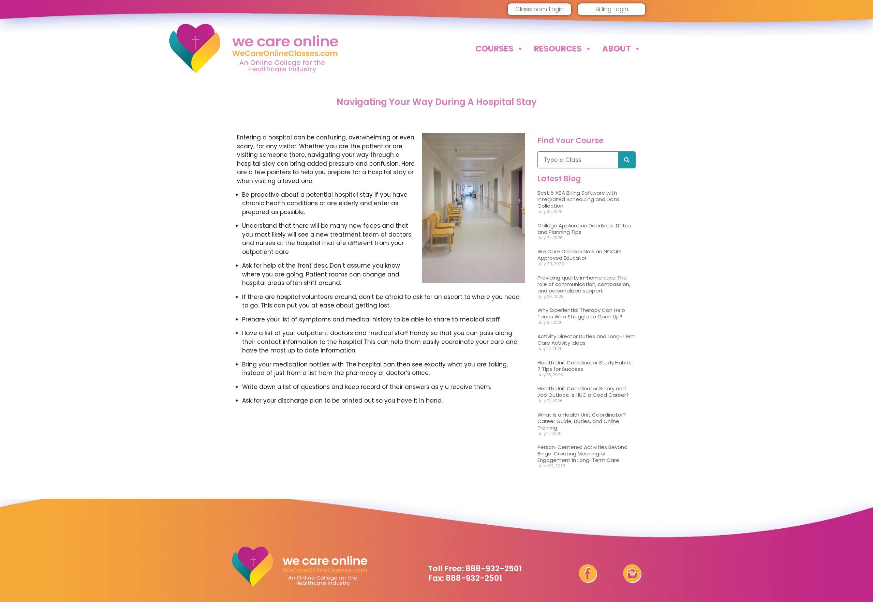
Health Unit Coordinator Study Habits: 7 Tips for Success (585, 366)
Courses (494, 48)
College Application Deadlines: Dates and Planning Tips (584, 229)
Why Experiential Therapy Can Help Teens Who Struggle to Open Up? (581, 313)
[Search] (626, 160)
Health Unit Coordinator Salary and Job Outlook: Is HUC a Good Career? (583, 391)
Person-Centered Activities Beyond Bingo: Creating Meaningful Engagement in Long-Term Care (582, 453)
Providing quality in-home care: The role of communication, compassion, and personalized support (583, 284)
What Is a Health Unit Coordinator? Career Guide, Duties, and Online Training (581, 421)
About (616, 48)
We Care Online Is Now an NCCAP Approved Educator (579, 254)
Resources (558, 48)
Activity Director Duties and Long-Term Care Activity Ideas (586, 339)
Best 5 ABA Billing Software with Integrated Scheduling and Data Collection (578, 199)
